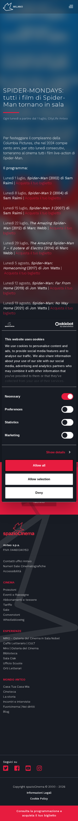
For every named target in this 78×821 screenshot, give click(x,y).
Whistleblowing (13, 619)
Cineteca (9, 691)
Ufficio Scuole (12, 663)
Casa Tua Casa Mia (16, 686)
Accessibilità (12, 571)
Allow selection (39, 479)
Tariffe (7, 604)
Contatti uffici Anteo (17, 561)
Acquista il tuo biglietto (34, 183)
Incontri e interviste (16, 701)
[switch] (67, 409)
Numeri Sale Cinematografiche (24, 566)
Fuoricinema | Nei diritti (19, 706)
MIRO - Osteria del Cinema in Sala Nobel (31, 638)
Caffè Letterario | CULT (19, 643)
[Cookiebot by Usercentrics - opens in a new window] (55, 324)
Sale (6, 609)
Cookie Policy (39, 798)
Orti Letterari (12, 668)
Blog (6, 711)
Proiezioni (9, 589)
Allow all (39, 465)
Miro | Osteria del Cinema (20, 648)
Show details (55, 452)
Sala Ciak (9, 658)
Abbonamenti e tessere (20, 599)
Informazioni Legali (39, 792)
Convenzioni (11, 614)
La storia (9, 696)
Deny (39, 492)
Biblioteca (10, 653)
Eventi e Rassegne (16, 594)
